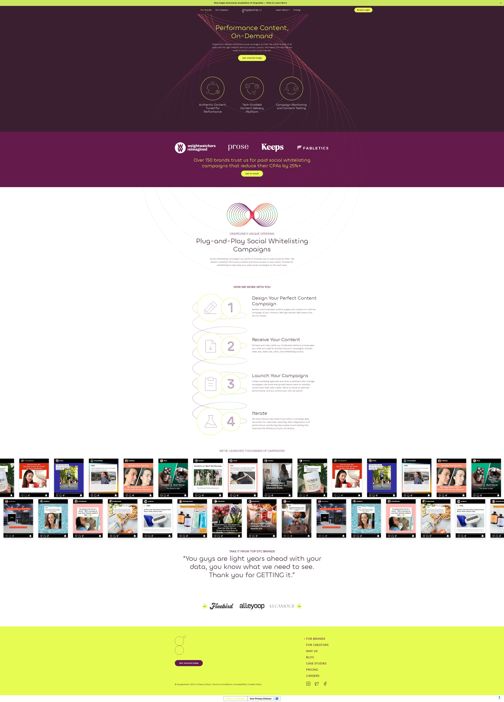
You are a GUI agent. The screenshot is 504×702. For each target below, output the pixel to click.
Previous (205, 606)
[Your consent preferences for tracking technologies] (499, 697)
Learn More (282, 10)
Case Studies (316, 663)
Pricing (296, 10)
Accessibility (240, 684)
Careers (312, 676)
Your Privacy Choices (260, 698)
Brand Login (363, 10)
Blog (310, 657)
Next (299, 606)
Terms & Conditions (222, 684)
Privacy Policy (204, 684)
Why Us (311, 651)
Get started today (252, 58)
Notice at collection (235, 698)
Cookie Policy (254, 684)
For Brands (206, 10)
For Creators (222, 10)
